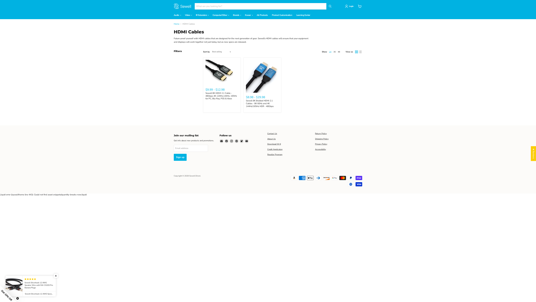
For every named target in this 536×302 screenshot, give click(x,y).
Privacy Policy (321, 144)
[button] (56, 276)
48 (339, 52)
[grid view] (356, 52)
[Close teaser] (17, 298)
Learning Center (303, 15)
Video (188, 15)
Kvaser (248, 15)
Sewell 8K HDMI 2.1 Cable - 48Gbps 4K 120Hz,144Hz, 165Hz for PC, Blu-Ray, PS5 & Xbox (221, 96)
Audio (177, 15)
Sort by (206, 52)
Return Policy (321, 133)
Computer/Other (220, 15)
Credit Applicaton (275, 149)
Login (351, 6)
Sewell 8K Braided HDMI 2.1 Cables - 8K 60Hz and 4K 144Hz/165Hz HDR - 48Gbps (260, 103)
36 (334, 52)
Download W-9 (274, 144)
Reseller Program (274, 154)
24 (330, 52)
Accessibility (320, 149)
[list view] (360, 52)
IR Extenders (201, 15)
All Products (262, 15)
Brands (236, 15)
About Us (271, 139)
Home (176, 24)
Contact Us (272, 133)
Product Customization (282, 15)
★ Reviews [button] (533, 153)
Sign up (180, 157)
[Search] (330, 6)
